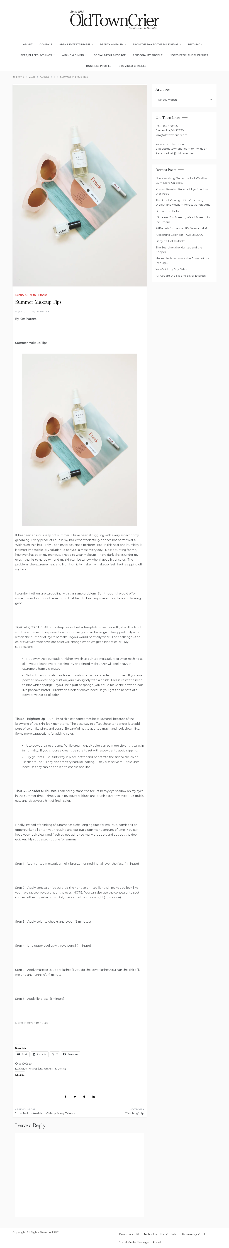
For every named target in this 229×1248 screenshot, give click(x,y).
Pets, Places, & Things (36, 55)
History (194, 44)
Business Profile (98, 65)
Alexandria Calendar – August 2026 (179, 234)
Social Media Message (110, 55)
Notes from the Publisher (189, 55)
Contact (46, 44)
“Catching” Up (134, 1113)
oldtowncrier (43, 311)
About (27, 44)
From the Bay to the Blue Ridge (156, 44)
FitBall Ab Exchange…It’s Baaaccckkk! (181, 228)
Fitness (42, 295)
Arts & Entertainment (74, 44)
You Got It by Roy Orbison (173, 269)
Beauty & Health (111, 44)
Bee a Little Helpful (169, 211)
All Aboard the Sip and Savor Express (181, 275)
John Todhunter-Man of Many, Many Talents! (45, 1113)
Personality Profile (148, 55)
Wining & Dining (73, 55)
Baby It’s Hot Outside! (170, 241)
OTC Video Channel (132, 65)
